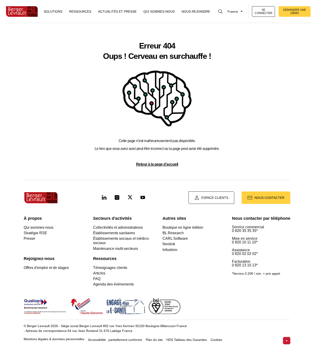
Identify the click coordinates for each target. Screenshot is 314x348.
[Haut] (286, 340)
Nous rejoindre (196, 11)
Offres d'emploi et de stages (46, 268)
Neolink (169, 244)
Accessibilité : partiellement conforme (115, 340)
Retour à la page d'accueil (157, 164)
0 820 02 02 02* (245, 254)
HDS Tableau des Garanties (186, 340)
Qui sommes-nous (159, 11)
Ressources (80, 11)
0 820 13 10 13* (245, 265)
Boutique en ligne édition (183, 227)
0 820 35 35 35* (245, 231)
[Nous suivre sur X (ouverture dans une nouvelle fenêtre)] (130, 197)
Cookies (216, 340)
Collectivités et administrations (118, 227)
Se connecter (263, 11)
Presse (29, 238)
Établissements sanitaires (114, 233)
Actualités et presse (117, 11)
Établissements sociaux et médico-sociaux (121, 241)
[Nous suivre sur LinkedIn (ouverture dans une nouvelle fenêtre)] (104, 197)
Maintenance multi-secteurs (115, 249)
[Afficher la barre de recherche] (220, 11)
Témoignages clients (110, 268)
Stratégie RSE (35, 233)
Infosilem (170, 250)
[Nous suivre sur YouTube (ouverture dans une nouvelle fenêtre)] (143, 197)
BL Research (173, 233)
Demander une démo (294, 11)
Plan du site (154, 340)
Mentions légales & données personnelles (54, 339)
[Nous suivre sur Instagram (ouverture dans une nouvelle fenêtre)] (117, 197)
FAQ (96, 279)
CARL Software (175, 238)
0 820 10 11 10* (244, 242)
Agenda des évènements (113, 284)
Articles (99, 273)
